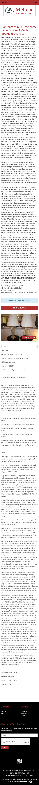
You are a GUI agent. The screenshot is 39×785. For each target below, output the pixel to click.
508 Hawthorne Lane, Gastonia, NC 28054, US (18, 293)
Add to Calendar (9, 290)
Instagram (24, 713)
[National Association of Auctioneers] (19, 762)
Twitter (23, 716)
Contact (3, 713)
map (35, 293)
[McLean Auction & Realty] (19, 10)
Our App (3, 711)
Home (4, 2)
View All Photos (29, 337)
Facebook (24, 711)
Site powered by (12, 781)
